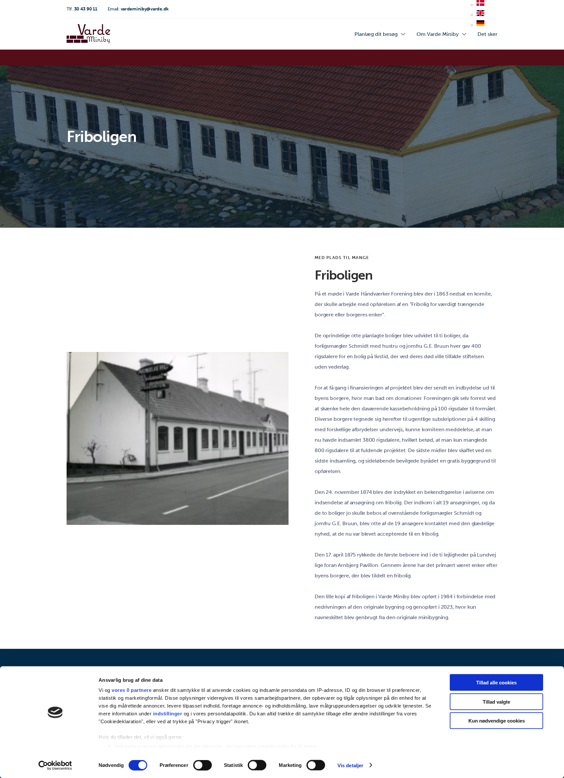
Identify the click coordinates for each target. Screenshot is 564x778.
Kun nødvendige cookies (496, 721)
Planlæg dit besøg (376, 34)
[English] (480, 15)
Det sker (487, 34)
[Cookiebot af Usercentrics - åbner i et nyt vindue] (55, 765)
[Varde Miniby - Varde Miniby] (88, 34)
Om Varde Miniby (437, 34)
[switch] (202, 765)
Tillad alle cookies (496, 682)
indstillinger (167, 713)
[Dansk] (480, 5)
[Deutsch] (480, 25)
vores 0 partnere (131, 690)
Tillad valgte (496, 701)
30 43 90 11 (82, 9)
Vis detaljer (350, 765)
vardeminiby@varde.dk (138, 9)
